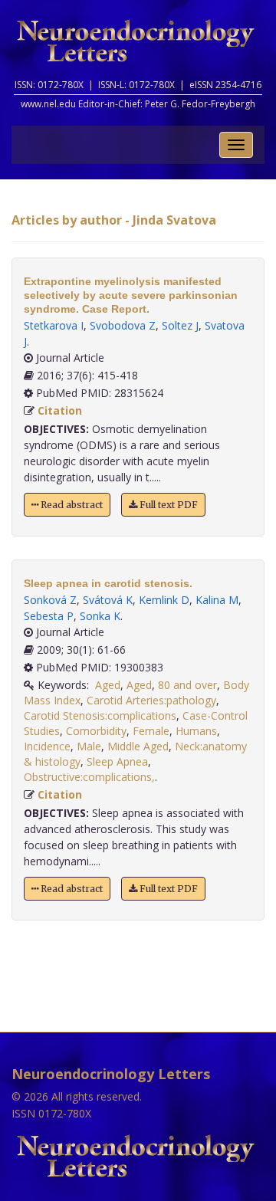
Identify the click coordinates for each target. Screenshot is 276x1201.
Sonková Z (50, 599)
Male (89, 746)
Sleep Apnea (117, 761)
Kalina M (217, 599)
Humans (196, 731)
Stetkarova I (54, 325)
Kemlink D (164, 599)
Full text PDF (167, 504)
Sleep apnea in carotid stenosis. (108, 583)
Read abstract (70, 504)
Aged (107, 685)
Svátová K (108, 599)
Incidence (47, 746)
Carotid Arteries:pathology (151, 700)
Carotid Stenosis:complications (100, 715)
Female (151, 731)
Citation (60, 410)
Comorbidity (96, 731)
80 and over (187, 685)
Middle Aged (138, 746)
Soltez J (180, 325)
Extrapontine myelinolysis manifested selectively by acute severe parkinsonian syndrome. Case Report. (131, 295)
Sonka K (100, 616)
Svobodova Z (123, 325)
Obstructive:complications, (89, 776)
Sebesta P (49, 616)
